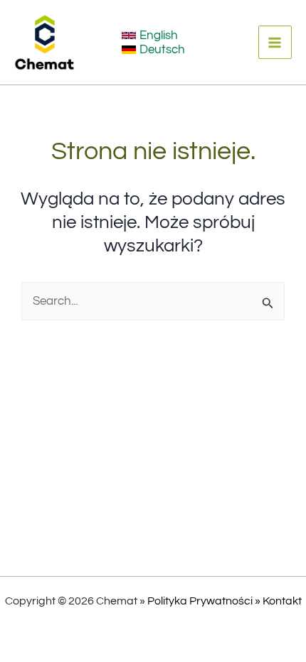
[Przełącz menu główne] (275, 43)
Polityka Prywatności (200, 601)
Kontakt (282, 601)
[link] (150, 35)
